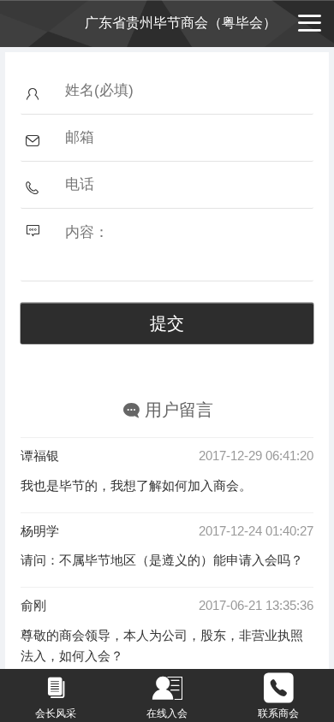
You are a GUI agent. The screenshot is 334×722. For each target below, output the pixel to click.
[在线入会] (167, 688)
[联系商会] (278, 688)
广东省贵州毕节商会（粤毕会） (181, 22)
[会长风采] (55, 688)
